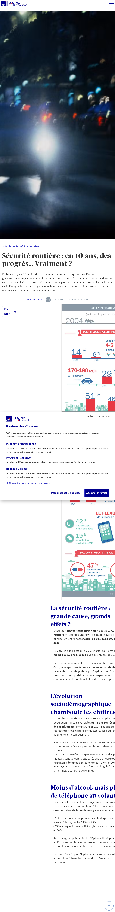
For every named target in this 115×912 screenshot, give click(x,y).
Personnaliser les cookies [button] (66, 493)
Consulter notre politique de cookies (29, 483)
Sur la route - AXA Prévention (22, 246)
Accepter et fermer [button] (96, 493)
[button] (109, 906)
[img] (111, 3)
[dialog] (57, 456)
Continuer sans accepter (99, 416)
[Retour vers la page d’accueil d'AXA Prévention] (14, 4)
